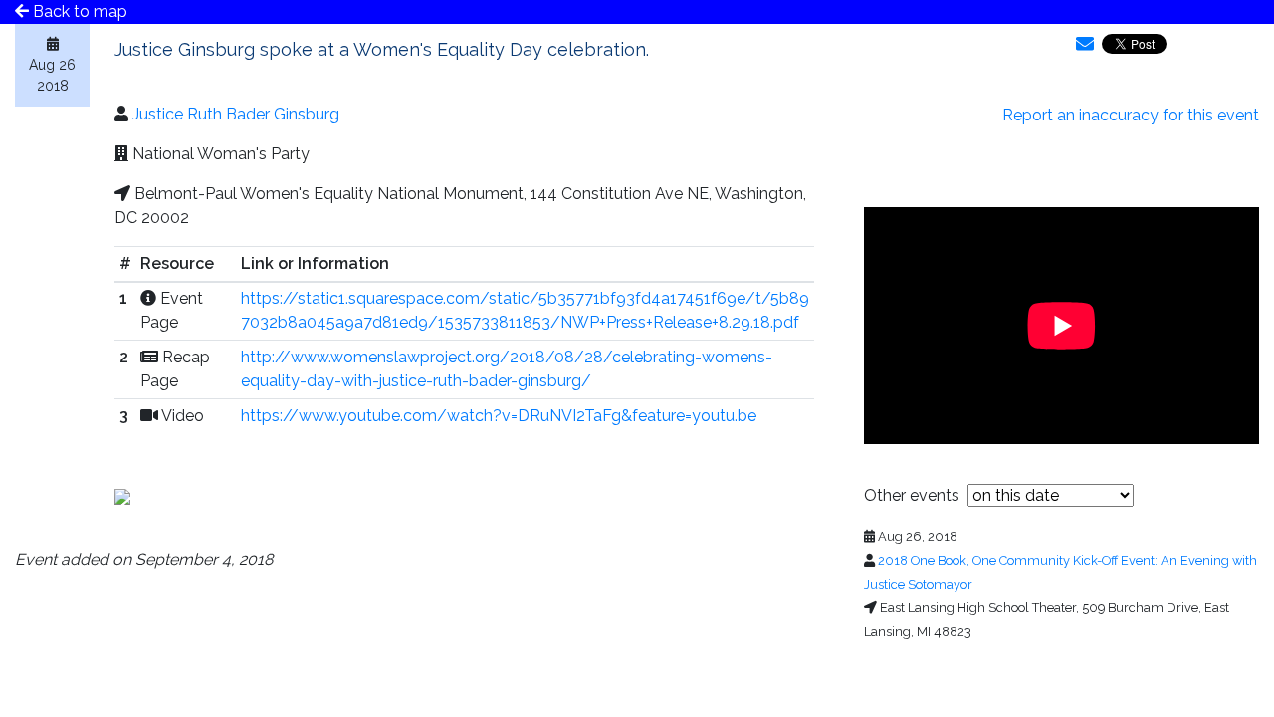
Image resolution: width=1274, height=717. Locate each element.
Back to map (78, 11)
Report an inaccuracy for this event (1130, 115)
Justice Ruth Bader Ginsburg (235, 114)
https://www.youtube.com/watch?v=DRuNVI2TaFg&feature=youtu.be (498, 415)
